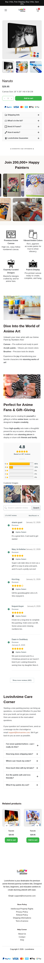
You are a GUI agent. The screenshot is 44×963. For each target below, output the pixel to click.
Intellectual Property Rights (22, 909)
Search (36, 508)
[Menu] (6, 10)
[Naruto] (11, 818)
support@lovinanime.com (19, 732)
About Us (22, 934)
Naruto (11, 831)
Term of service (22, 921)
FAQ (22, 940)
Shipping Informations (22, 918)
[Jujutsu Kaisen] (13, 532)
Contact (22, 937)
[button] (22, 115)
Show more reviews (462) (22, 680)
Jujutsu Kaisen (20, 532)
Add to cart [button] (11, 840)
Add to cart (28, 98)
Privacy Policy (22, 912)
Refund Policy (22, 915)
